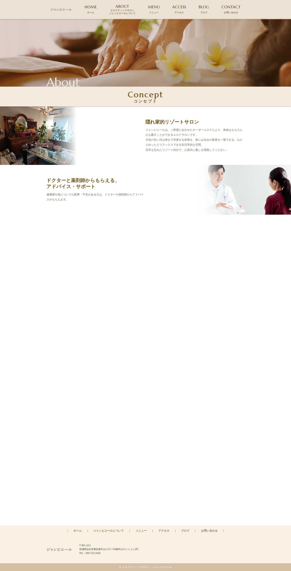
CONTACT (231, 9)
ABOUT (122, 9)
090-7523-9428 (148, 508)
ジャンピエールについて (108, 530)
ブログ (185, 530)
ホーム (77, 530)
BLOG (204, 9)
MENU (154, 9)
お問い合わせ (209, 530)
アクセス (163, 530)
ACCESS (179, 9)
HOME (91, 9)
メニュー (141, 530)
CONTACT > (145, 525)
